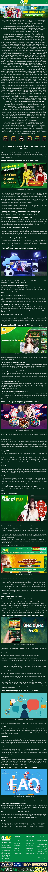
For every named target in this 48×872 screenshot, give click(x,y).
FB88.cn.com (4, 842)
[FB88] (24, 2)
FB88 (2, 152)
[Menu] (46, 2)
